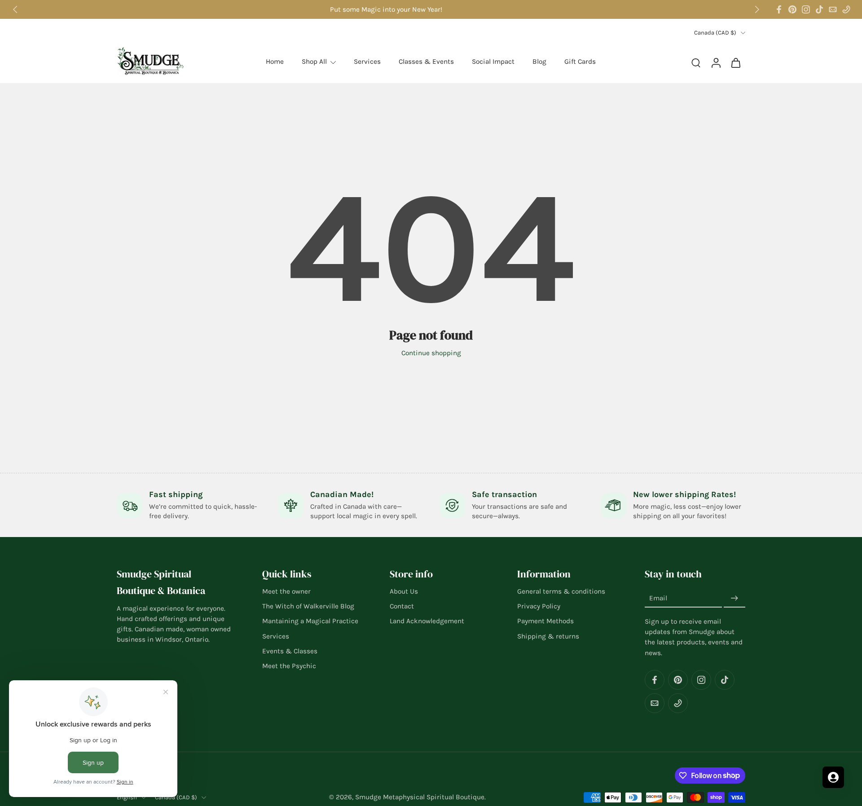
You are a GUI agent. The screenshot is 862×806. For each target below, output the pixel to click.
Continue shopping (431, 353)
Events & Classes (289, 651)
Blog (539, 61)
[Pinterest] (792, 9)
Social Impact (493, 61)
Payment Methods (545, 621)
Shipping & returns (548, 636)
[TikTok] (819, 9)
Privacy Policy (538, 606)
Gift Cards (580, 61)
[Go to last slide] (15, 9)
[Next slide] (757, 9)
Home (275, 61)
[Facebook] (779, 9)
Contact (402, 606)
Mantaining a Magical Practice (310, 621)
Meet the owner (286, 591)
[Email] (833, 9)
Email (658, 599)
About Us (404, 591)
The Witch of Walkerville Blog (308, 606)
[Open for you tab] (833, 777)
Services (367, 61)
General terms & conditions (561, 591)
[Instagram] (806, 9)
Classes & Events (426, 61)
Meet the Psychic (289, 666)
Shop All (314, 61)
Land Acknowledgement (427, 621)
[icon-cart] (735, 62)
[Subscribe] (734, 599)
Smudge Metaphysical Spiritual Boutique (419, 797)
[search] (696, 62)
